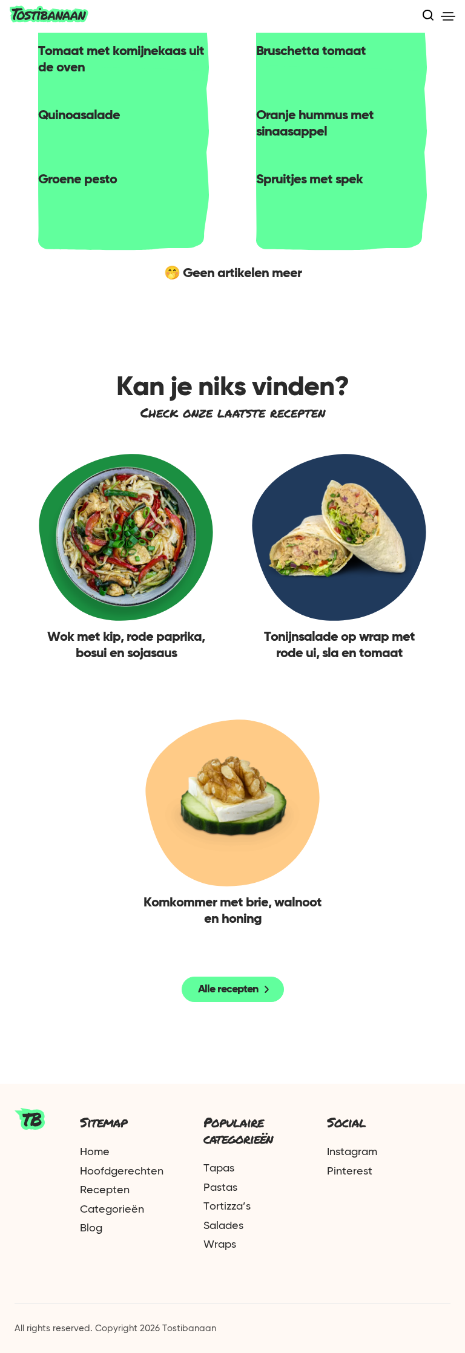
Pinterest (349, 1171)
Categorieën (112, 1209)
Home (95, 1152)
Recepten (105, 1190)
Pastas (220, 1187)
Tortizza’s (227, 1206)
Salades (223, 1225)
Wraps (219, 1244)
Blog (91, 1228)
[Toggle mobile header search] (428, 16)
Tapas (218, 1168)
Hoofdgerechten (121, 1171)
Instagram (352, 1152)
